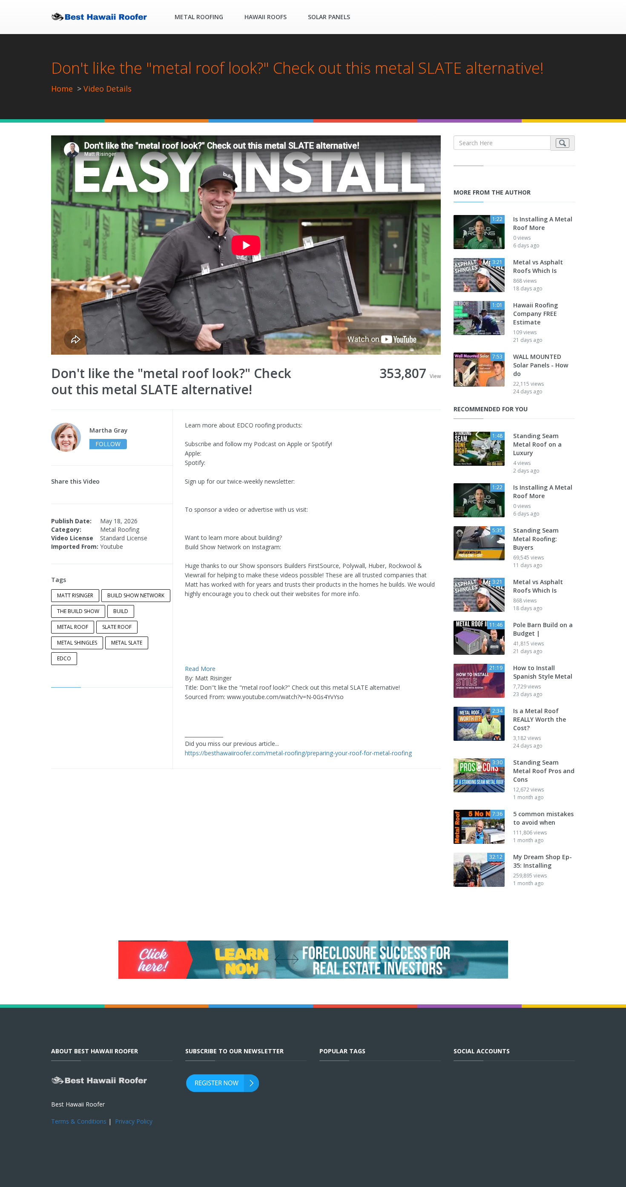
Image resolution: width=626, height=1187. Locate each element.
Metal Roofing (199, 17)
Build (120, 611)
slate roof (117, 627)
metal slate (126, 642)
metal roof (72, 627)
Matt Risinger (75, 595)
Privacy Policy (133, 1121)
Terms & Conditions (78, 1121)
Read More (200, 669)
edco (64, 658)
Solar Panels (329, 17)
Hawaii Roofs (265, 17)
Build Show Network (135, 595)
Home (62, 88)
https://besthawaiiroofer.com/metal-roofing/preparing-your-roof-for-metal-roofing (298, 753)
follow (108, 444)
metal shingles (77, 642)
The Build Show (78, 611)
